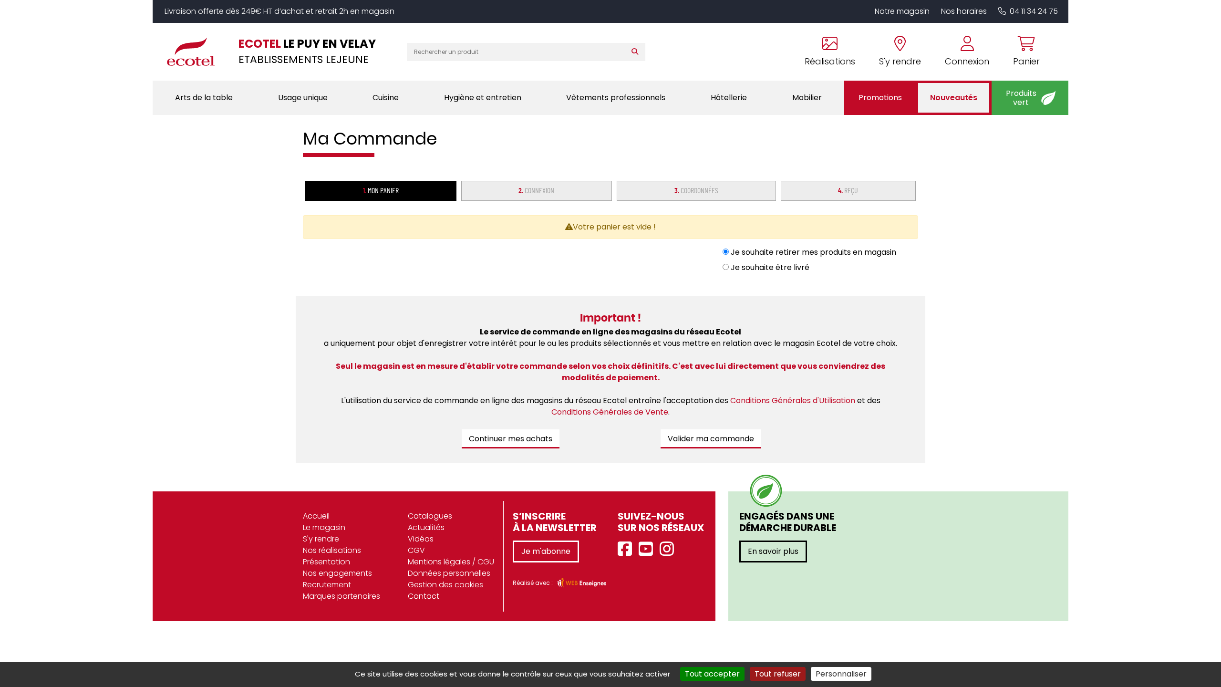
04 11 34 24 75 (1034, 11)
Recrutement (327, 584)
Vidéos (421, 538)
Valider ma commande (711, 438)
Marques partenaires (341, 596)
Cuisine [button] (386, 97)
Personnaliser (841, 673)
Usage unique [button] (303, 97)
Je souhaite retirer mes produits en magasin (812, 252)
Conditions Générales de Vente (609, 411)
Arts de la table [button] (204, 97)
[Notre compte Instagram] (669, 549)
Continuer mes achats (510, 438)
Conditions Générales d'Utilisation (792, 400)
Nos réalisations (332, 550)
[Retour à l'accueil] (195, 51)
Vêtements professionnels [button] (615, 97)
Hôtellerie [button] (729, 97)
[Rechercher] (637, 52)
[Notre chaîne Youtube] (648, 549)
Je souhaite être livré (769, 267)
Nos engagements (337, 573)
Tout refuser (778, 673)
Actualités (426, 527)
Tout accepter (712, 673)
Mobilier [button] (807, 97)
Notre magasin (902, 11)
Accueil (316, 515)
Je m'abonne (545, 551)
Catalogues (430, 515)
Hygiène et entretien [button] (482, 97)
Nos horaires (964, 11)
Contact (423, 596)
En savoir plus (773, 551)
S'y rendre (321, 538)
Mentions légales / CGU (451, 561)
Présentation (326, 561)
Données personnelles (449, 573)
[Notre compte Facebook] (627, 549)
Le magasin (324, 527)
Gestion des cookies (445, 584)
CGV (416, 550)
